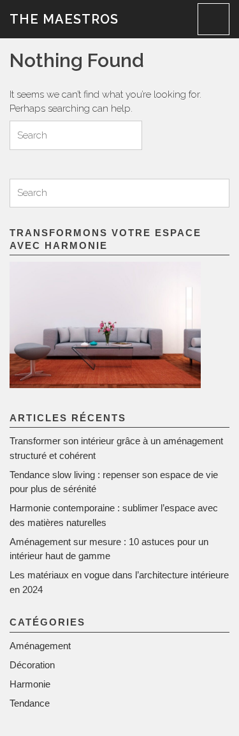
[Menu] (213, 19)
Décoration (32, 664)
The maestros (64, 19)
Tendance (30, 703)
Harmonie (30, 684)
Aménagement (40, 645)
